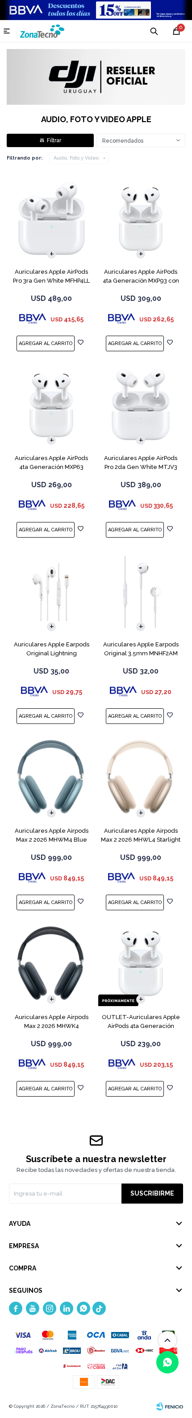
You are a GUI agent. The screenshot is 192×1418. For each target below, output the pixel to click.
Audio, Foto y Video (76, 158)
